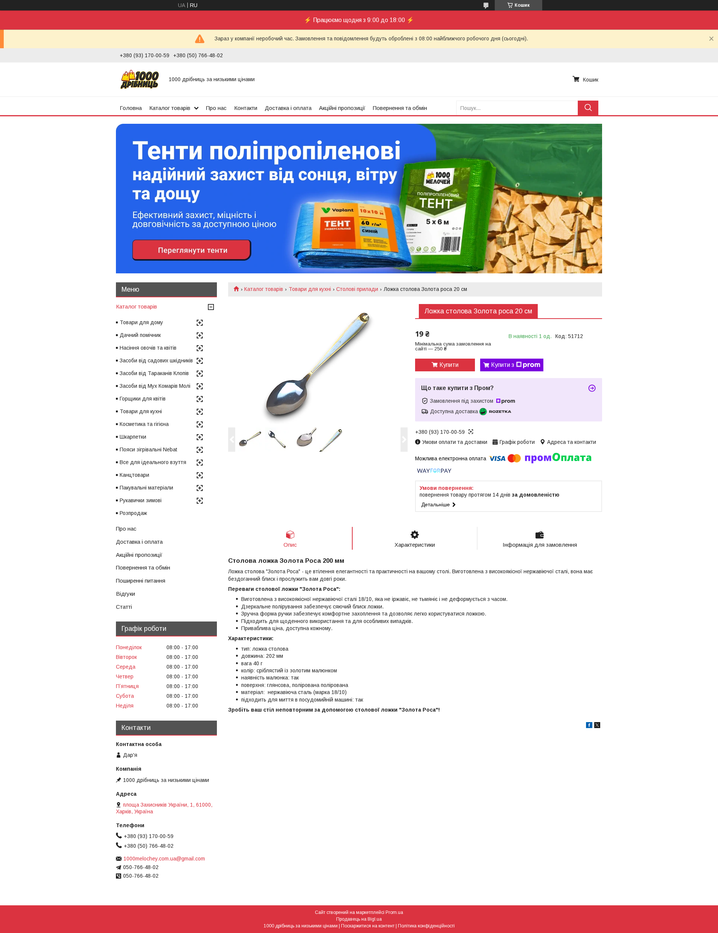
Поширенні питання (140, 580)
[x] (597, 726)
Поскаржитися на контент (368, 926)
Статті (124, 607)
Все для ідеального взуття (153, 462)
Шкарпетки (133, 437)
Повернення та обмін (400, 108)
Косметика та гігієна (144, 424)
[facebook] (589, 726)
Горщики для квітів (143, 399)
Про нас (216, 108)
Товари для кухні (310, 289)
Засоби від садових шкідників (156, 360)
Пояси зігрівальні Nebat (148, 449)
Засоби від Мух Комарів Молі (155, 386)
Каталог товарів (169, 108)
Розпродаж (133, 513)
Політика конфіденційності (426, 926)
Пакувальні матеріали (146, 488)
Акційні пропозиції (342, 108)
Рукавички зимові (141, 500)
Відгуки (125, 593)
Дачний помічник (140, 335)
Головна (131, 108)
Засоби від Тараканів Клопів (154, 373)
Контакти (245, 108)
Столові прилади (357, 289)
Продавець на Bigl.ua (359, 919)
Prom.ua (394, 912)
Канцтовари (134, 475)
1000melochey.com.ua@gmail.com (164, 859)
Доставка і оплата (288, 108)
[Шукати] (588, 108)
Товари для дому (141, 322)
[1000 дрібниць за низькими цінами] (140, 79)
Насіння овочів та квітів (148, 348)
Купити (448, 365)
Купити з (502, 365)
